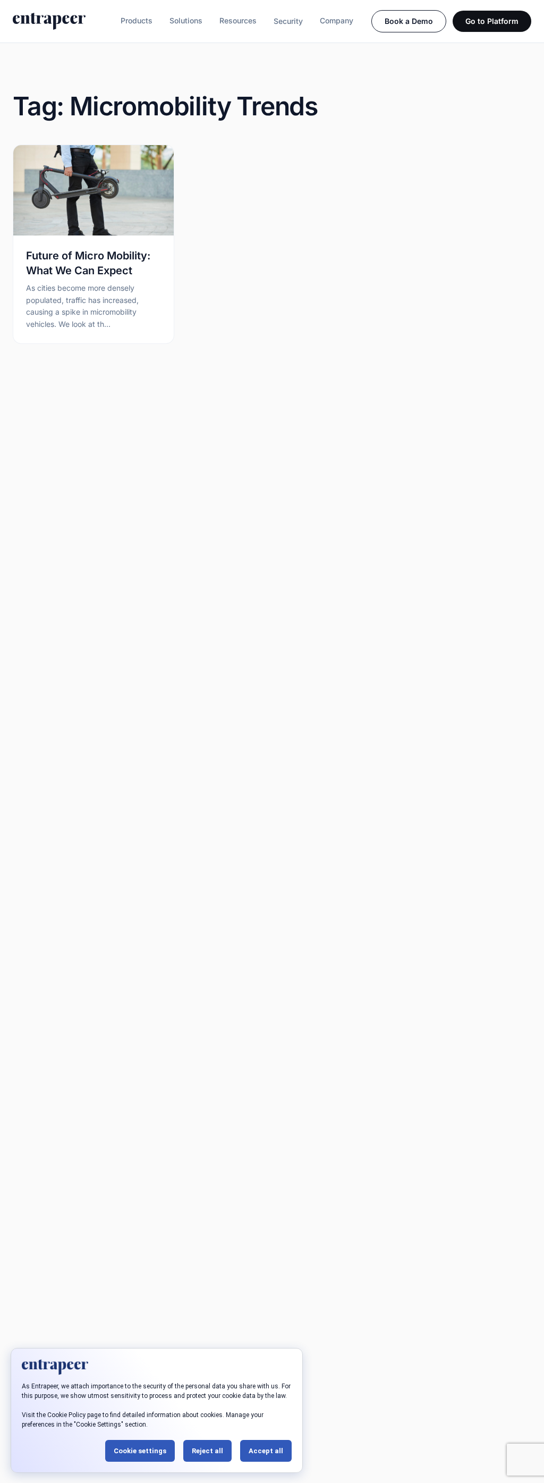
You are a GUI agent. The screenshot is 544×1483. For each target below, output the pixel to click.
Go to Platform (491, 21)
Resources (238, 20)
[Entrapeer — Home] (49, 21)
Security (288, 21)
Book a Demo (409, 21)
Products (136, 20)
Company (336, 20)
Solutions (185, 20)
